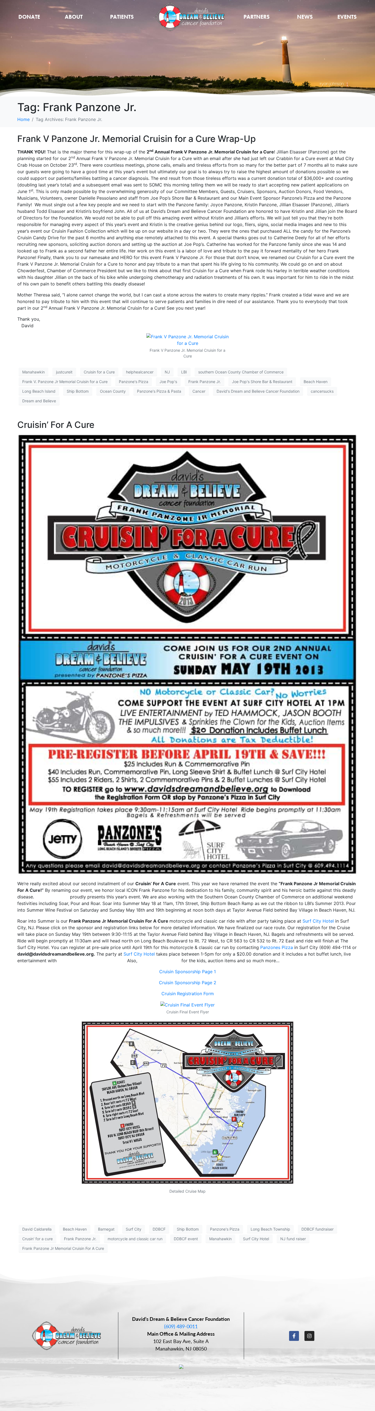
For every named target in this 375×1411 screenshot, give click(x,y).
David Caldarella (37, 1229)
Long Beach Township (270, 1229)
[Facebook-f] (294, 1336)
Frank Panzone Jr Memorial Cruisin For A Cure (63, 1248)
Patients (122, 16)
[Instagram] (309, 1336)
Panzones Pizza (276, 947)
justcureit (64, 372)
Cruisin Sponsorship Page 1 (187, 971)
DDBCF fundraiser (317, 1229)
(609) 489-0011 (181, 1326)
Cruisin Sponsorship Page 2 (187, 982)
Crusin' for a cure (37, 1238)
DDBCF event (186, 1238)
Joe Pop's (168, 381)
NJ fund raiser (293, 1238)
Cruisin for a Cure (99, 372)
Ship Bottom (78, 391)
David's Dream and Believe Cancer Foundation (258, 391)
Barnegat (106, 1229)
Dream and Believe (39, 400)
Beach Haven (316, 381)
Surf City (133, 1229)
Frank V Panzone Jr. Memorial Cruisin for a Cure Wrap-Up (136, 138)
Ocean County (113, 391)
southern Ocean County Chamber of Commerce (241, 372)
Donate (29, 16)
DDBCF (159, 1229)
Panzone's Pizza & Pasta (159, 391)
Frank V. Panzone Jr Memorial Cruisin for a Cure (65, 381)
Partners (257, 16)
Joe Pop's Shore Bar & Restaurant (262, 381)
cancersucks (322, 391)
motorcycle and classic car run (135, 1238)
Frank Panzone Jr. (204, 381)
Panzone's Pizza (133, 381)
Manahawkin (33, 372)
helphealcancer (139, 372)
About (74, 16)
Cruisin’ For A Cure (55, 424)
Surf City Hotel (318, 921)
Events (347, 16)
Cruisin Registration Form (187, 993)
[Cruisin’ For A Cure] (187, 655)
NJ (167, 372)
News (305, 16)
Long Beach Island (38, 391)
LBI (184, 372)
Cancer (198, 391)
